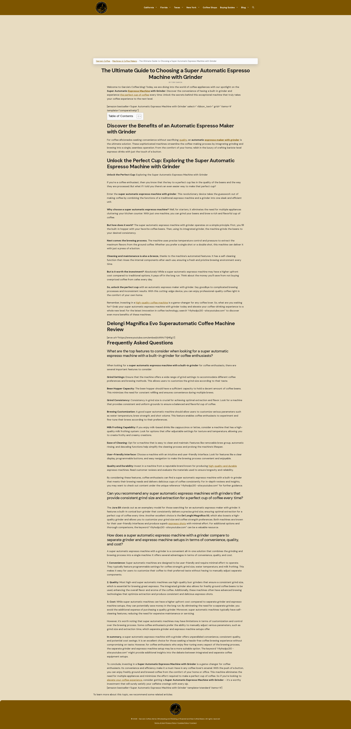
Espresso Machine (139, 91)
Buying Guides (227, 7)
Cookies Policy (183, 723)
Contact (193, 723)
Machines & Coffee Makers (124, 61)
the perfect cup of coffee (134, 94)
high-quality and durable (223, 466)
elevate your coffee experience (124, 680)
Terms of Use (159, 723)
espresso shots (177, 523)
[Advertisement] (175, 35)
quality (183, 140)
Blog (243, 7)
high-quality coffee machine (152, 302)
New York (191, 7)
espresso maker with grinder (222, 140)
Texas (177, 7)
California (149, 7)
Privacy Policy (171, 723)
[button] (253, 8)
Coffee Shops (210, 7)
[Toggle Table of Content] (138, 116)
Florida (164, 7)
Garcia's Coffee (103, 61)
